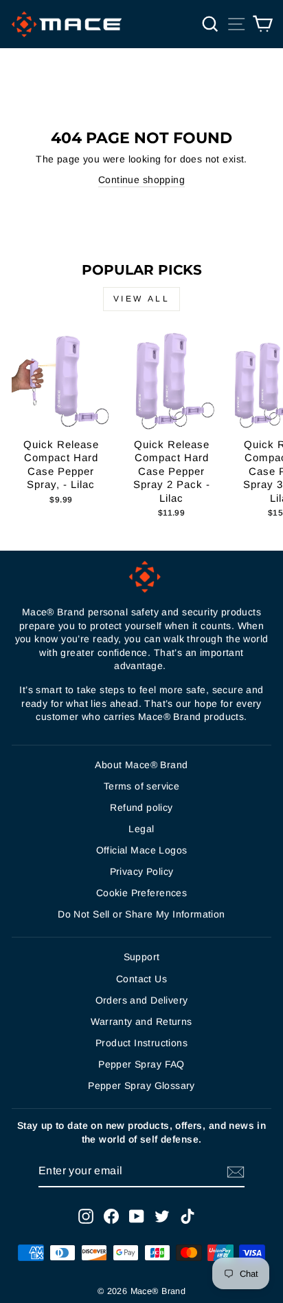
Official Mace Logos (142, 850)
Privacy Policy (142, 871)
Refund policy (141, 807)
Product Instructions (141, 1042)
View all (141, 299)
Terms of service (142, 786)
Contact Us (141, 978)
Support (142, 956)
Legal (141, 828)
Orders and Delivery (141, 1000)
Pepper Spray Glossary (141, 1085)
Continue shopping (141, 179)
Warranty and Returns (141, 1021)
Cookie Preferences (141, 892)
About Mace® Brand (141, 764)
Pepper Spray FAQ (141, 1064)
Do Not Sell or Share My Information (141, 914)
